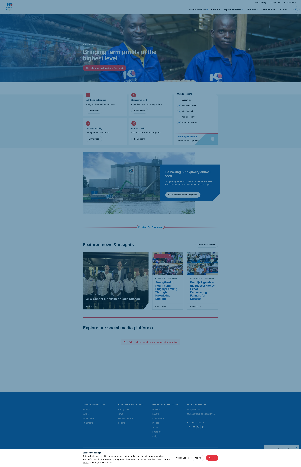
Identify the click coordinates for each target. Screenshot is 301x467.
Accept (212, 458)
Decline (197, 458)
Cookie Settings (106, 463)
